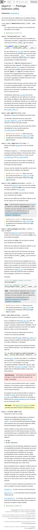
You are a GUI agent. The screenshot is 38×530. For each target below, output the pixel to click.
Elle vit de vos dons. (30, 523)
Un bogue (32, 526)
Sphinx (30, 528)
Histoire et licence (30, 518)
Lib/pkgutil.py (15, 13)
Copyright (14, 510)
